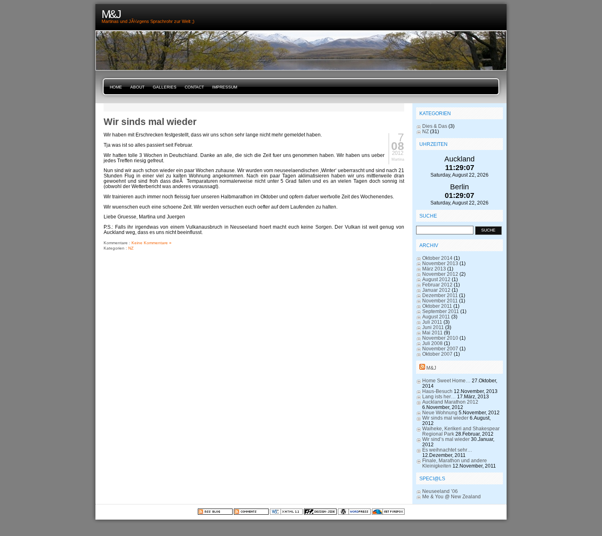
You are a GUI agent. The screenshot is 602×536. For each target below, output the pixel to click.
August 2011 (436, 316)
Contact (194, 87)
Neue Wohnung (439, 412)
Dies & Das (434, 126)
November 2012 (440, 274)
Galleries (165, 87)
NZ (131, 248)
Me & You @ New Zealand (451, 496)
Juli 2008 (432, 343)
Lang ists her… (439, 396)
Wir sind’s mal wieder (446, 439)
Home (116, 87)
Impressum (224, 87)
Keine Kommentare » (151, 243)
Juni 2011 (433, 327)
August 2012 (436, 279)
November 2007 (440, 348)
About (137, 87)
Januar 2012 (436, 290)
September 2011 (440, 311)
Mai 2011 (432, 332)
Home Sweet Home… (446, 380)
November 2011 (440, 300)
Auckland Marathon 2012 (450, 401)
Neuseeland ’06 (440, 491)
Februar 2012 (437, 284)
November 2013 (440, 263)
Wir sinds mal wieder (150, 121)
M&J (431, 367)
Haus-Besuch (437, 391)
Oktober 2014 (437, 258)
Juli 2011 (432, 322)
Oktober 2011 (437, 306)
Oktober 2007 (437, 354)
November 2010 (440, 338)
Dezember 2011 (440, 295)
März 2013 (434, 268)
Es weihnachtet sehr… (447, 449)
